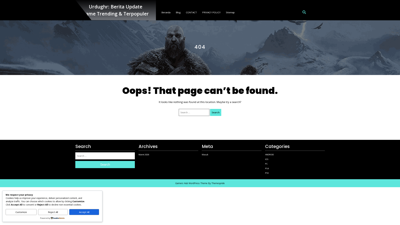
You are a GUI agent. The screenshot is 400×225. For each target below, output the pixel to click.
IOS (266, 159)
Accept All (84, 212)
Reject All (53, 212)
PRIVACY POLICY (211, 12)
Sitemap (230, 12)
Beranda (165, 12)
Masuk (205, 154)
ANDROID (269, 154)
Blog (178, 12)
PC (266, 163)
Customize (21, 212)
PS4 (267, 168)
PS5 (267, 173)
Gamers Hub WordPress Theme (191, 183)
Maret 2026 (144, 154)
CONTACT (191, 12)
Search (216, 112)
